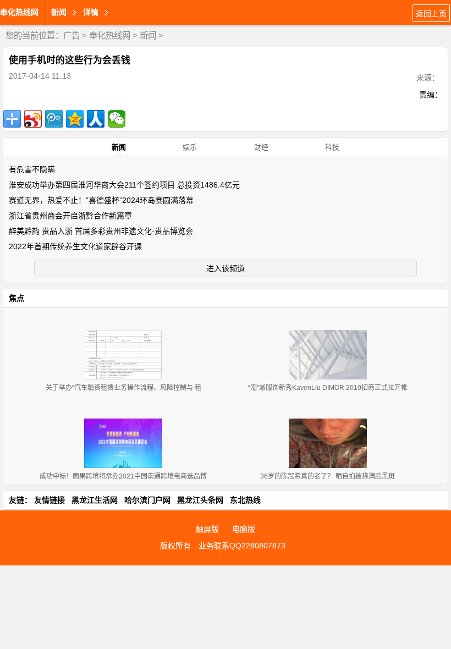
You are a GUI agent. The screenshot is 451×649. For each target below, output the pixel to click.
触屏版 (207, 529)
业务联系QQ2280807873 (242, 545)
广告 (71, 35)
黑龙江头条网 (200, 500)
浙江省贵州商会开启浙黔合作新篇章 (70, 215)
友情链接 (49, 500)
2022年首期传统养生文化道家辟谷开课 (75, 246)
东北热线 (245, 500)
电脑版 (243, 529)
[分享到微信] (116, 119)
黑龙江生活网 (95, 500)
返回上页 (431, 13)
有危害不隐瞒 (32, 169)
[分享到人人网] (96, 119)
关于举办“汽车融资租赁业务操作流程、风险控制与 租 (123, 388)
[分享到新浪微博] (33, 119)
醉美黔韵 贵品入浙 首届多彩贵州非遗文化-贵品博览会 (101, 231)
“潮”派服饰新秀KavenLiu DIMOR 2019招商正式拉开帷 (328, 388)
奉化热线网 (19, 12)
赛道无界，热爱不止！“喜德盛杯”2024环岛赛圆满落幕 (101, 200)
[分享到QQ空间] (75, 119)
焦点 (16, 298)
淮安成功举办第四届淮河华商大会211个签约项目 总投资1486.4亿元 (124, 184)
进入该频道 (225, 268)
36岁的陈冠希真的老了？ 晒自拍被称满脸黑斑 (327, 476)
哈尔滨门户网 (147, 500)
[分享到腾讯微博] (54, 119)
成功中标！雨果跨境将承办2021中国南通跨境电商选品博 (123, 476)
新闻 (148, 35)
